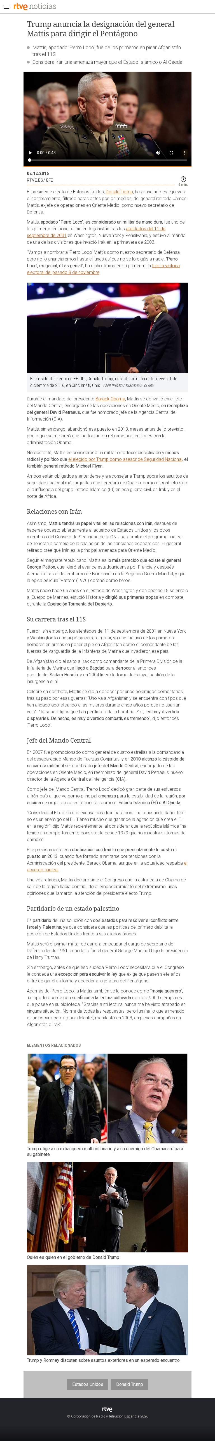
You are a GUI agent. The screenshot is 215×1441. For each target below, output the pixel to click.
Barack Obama (110, 399)
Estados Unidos (87, 1384)
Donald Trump (119, 191)
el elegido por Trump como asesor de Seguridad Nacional (125, 459)
